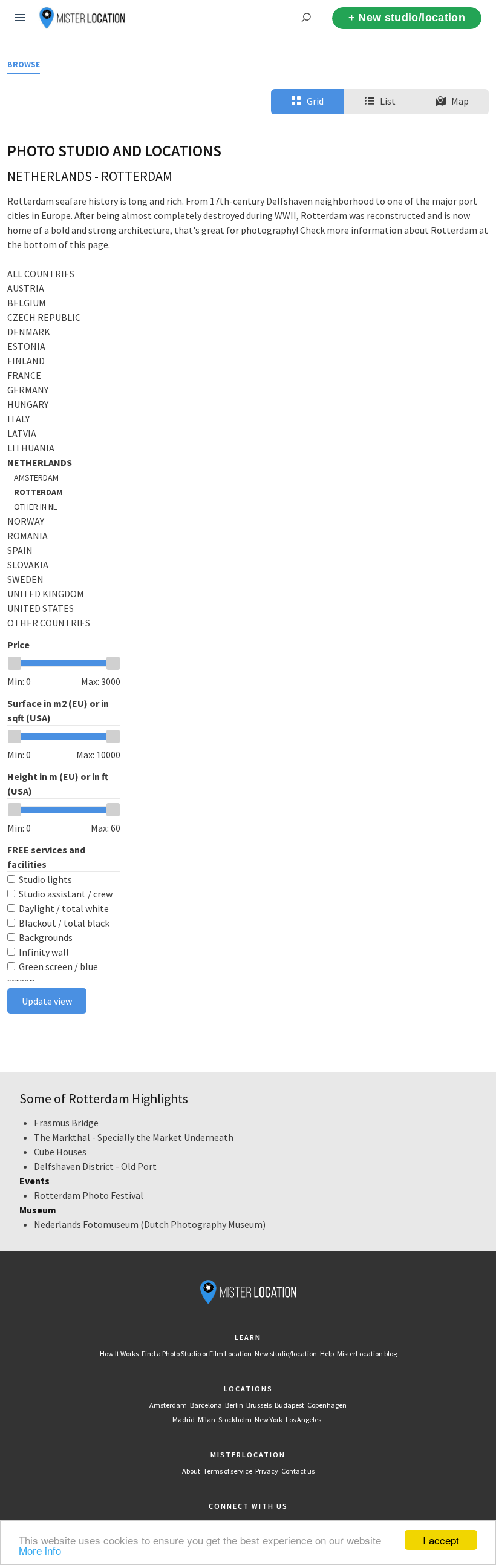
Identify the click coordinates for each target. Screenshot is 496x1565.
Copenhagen (327, 1404)
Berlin (234, 1404)
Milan (206, 1419)
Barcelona (206, 1404)
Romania (27, 536)
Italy (18, 419)
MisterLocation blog (367, 1353)
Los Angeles (303, 1419)
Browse (23, 64)
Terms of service (227, 1470)
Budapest (289, 1404)
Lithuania (30, 448)
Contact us (298, 1470)
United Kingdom (45, 594)
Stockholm (235, 1419)
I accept (441, 1539)
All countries (40, 273)
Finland (26, 361)
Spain (20, 550)
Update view (47, 1001)
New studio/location (286, 1353)
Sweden (25, 579)
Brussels (259, 1404)
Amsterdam (36, 477)
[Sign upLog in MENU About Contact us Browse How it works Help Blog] (20, 18)
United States (40, 608)
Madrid (183, 1419)
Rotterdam (38, 492)
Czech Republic (43, 317)
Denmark (28, 332)
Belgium (26, 303)
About (191, 1470)
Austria (25, 288)
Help (327, 1353)
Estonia (26, 346)
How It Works (119, 1353)
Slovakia (27, 565)
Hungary (27, 404)
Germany (27, 390)
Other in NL (35, 506)
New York (268, 1419)
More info (40, 1550)
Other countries (48, 623)
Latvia (21, 433)
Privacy (266, 1470)
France (24, 375)
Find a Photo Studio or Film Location (197, 1353)
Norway (25, 521)
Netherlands (39, 462)
